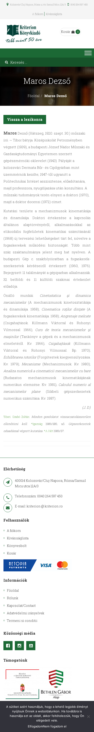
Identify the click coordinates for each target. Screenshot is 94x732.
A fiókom (37, 14)
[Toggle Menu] (88, 53)
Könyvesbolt (16, 546)
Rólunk (12, 598)
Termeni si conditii (22, 620)
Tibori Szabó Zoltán (16, 417)
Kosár (65, 31)
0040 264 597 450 (79, 4)
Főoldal (34, 96)
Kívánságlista (54, 14)
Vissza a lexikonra (24, 119)
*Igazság (36, 424)
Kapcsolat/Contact (21, 605)
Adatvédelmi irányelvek (25, 613)
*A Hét (48, 431)
